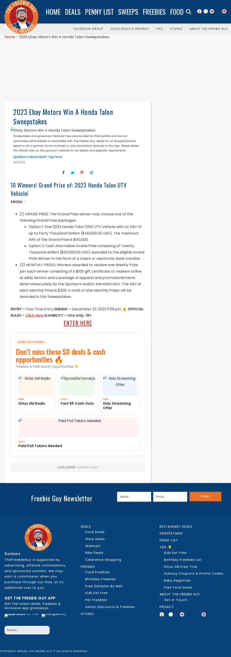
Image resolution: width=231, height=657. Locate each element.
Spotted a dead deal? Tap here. (38, 157)
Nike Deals (94, 552)
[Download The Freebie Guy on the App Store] (22, 619)
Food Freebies (97, 572)
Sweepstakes (87, 467)
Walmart (93, 546)
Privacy (166, 607)
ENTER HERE (78, 323)
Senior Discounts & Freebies (110, 607)
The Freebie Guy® (21, 17)
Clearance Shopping (103, 559)
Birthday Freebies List (183, 559)
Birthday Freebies (100, 579)
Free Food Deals (178, 587)
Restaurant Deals (175, 526)
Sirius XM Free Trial (180, 566)
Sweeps (128, 12)
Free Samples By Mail (103, 586)
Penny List (99, 12)
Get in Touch (175, 600)
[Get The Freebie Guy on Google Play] (55, 619)
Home (53, 12)
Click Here (34, 315)
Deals (73, 12)
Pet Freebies (96, 600)
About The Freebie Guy (179, 594)
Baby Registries (177, 580)
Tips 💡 (165, 547)
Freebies (154, 12)
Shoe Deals (95, 539)
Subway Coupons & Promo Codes (193, 573)
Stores (87, 614)
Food (177, 12)
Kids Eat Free (96, 593)
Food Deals (95, 532)
